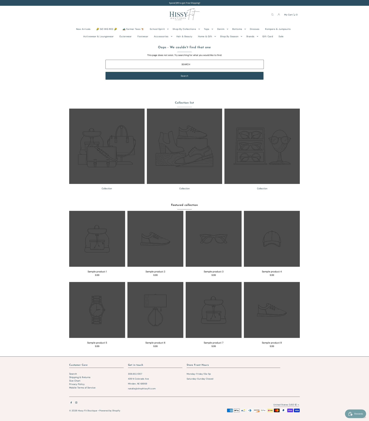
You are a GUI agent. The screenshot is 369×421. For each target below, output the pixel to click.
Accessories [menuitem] (161, 36)
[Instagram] (76, 403)
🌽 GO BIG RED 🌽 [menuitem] (106, 29)
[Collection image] (107, 183)
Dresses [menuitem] (254, 29)
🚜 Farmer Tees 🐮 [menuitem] (133, 29)
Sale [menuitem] (281, 36)
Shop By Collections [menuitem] (184, 29)
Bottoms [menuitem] (237, 29)
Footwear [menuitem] (143, 36)
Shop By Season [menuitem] (229, 36)
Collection (107, 188)
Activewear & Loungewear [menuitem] (98, 36)
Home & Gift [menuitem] (205, 36)
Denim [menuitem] (221, 29)
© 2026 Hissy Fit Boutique (83, 410)
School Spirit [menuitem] (157, 29)
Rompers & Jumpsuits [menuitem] (278, 29)
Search (73, 373)
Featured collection (184, 205)
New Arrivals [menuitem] (83, 29)
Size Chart (74, 380)
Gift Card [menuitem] (267, 36)
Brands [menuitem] (250, 36)
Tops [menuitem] (206, 29)
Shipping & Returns (80, 377)
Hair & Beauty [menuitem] (184, 36)
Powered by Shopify (109, 410)
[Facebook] (71, 403)
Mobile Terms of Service (82, 387)
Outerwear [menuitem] (125, 36)
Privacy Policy (77, 384)
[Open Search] (272, 14)
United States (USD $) (285, 405)
